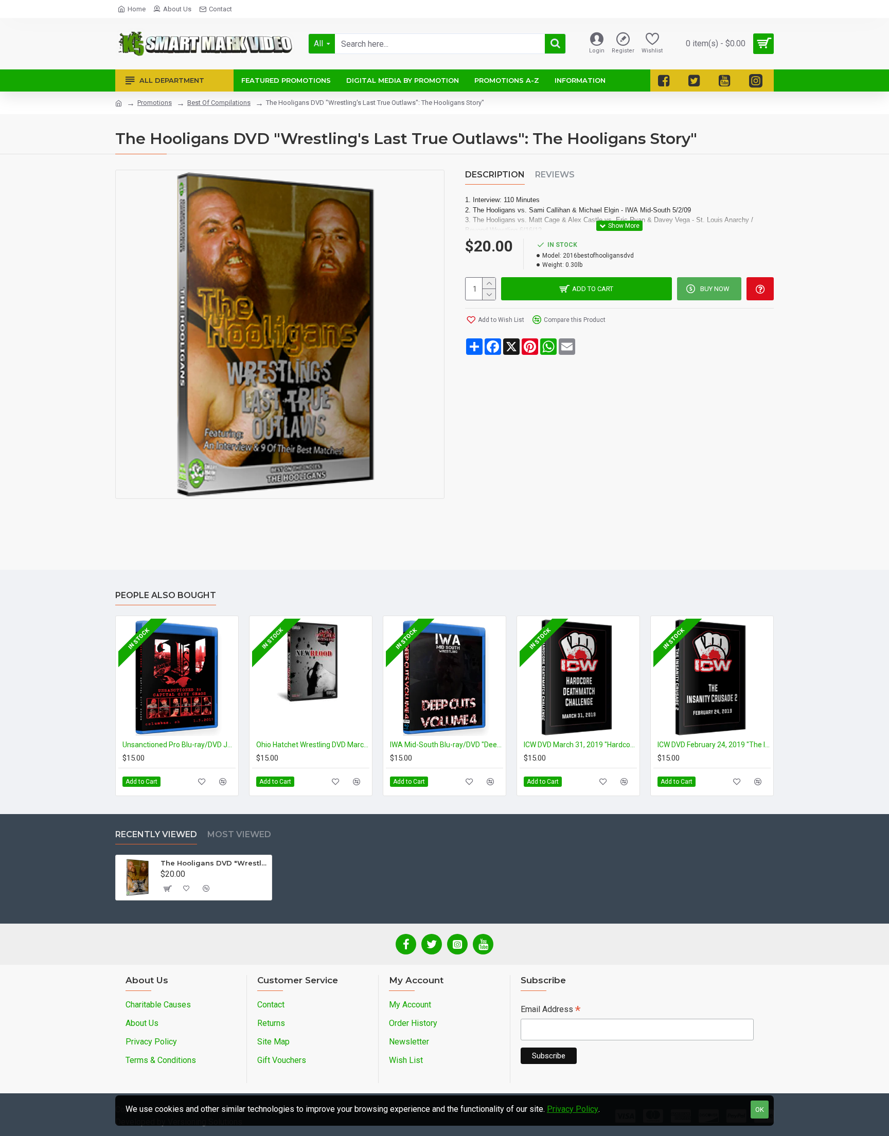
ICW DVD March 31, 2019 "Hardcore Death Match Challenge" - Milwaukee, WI (580, 745)
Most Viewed (239, 834)
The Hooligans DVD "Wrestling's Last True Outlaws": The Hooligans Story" (214, 863)
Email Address (550, 1010)
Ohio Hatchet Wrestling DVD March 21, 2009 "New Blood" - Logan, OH (312, 745)
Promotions (154, 102)
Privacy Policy (572, 1109)
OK (759, 1109)
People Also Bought (165, 595)
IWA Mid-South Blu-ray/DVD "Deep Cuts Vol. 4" (446, 745)
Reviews (555, 174)
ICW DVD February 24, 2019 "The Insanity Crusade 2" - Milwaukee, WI (714, 745)
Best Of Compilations (219, 102)
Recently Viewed (156, 834)
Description (495, 174)
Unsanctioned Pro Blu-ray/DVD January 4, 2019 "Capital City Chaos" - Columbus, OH (179, 745)
